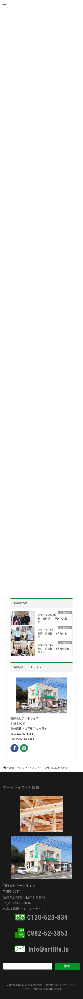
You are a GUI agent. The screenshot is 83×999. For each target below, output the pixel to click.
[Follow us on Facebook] (14, 748)
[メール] (24, 748)
